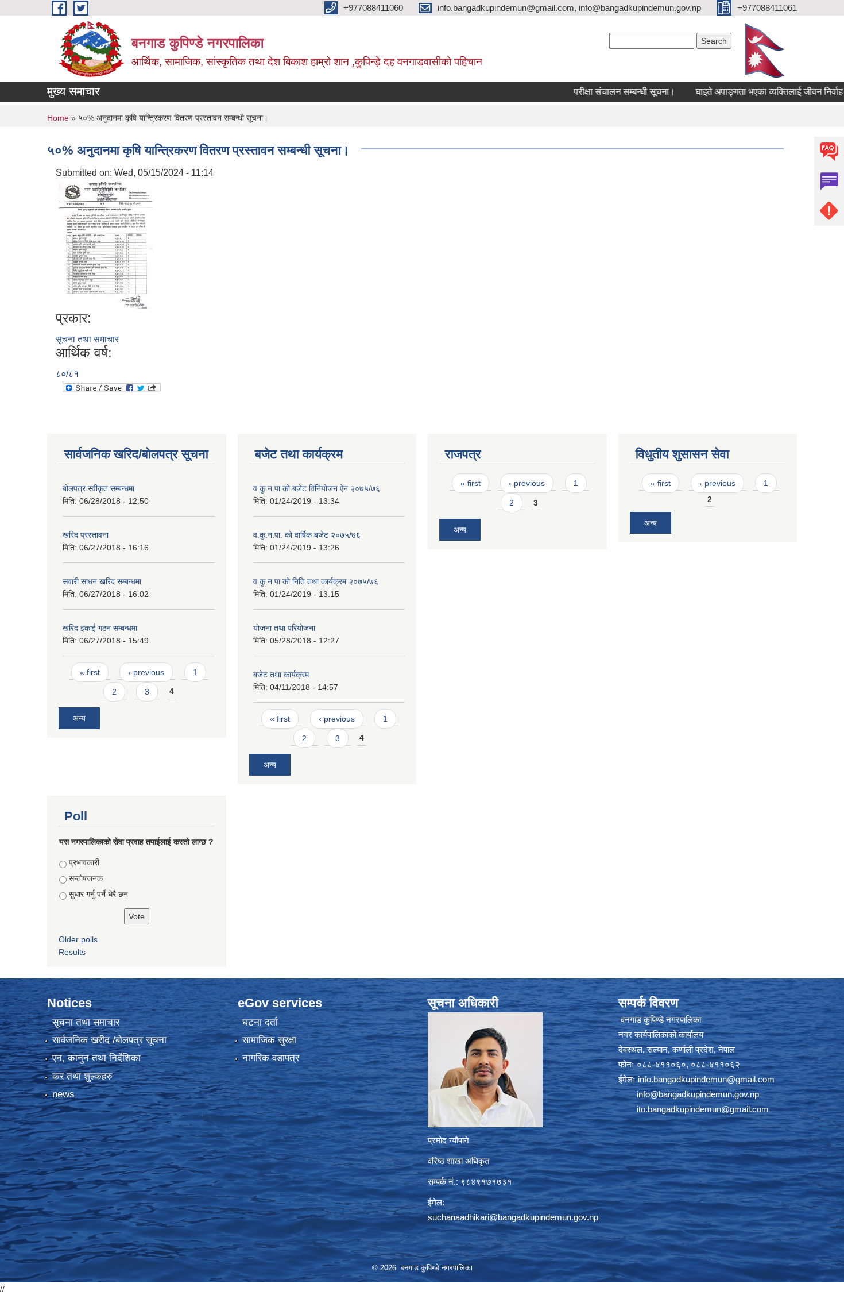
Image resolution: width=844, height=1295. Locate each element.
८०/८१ (67, 374)
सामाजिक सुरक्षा (269, 1040)
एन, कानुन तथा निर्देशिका (96, 1058)
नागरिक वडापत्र (270, 1058)
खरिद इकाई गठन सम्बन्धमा (100, 628)
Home (58, 117)
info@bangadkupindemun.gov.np (698, 1094)
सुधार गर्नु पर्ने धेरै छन (98, 894)
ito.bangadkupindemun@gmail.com (703, 1109)
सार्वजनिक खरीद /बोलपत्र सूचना (109, 1040)
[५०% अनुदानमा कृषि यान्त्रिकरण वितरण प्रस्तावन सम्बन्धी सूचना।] (105, 244)
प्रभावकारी (84, 862)
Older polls (78, 939)
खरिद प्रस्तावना (86, 534)
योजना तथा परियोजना (284, 628)
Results (72, 952)
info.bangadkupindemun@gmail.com (706, 1079)
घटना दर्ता (260, 1022)
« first (90, 672)
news (63, 1094)
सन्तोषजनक (86, 878)
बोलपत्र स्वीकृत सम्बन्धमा (98, 488)
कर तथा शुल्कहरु (82, 1076)
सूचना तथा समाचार (87, 339)
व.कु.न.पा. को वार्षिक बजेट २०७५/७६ (307, 534)
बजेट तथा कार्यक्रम (281, 674)
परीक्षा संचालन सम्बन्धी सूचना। (599, 92)
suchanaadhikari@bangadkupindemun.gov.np (513, 1217)
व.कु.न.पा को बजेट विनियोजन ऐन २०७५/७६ (316, 488)
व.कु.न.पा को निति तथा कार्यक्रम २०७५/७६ (315, 581)
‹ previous (146, 672)
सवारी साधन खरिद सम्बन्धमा (102, 581)
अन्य (79, 718)
